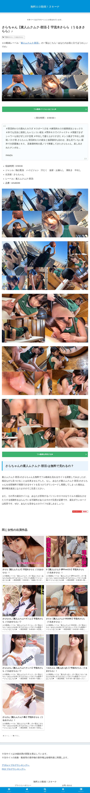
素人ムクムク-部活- (30, 43)
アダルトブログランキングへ (15, 765)
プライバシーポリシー (23, 785)
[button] (83, 491)
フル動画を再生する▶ (45, 454)
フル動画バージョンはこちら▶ (46, 109)
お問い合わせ (67, 785)
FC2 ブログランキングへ (13, 769)
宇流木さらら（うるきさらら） (14, 37)
